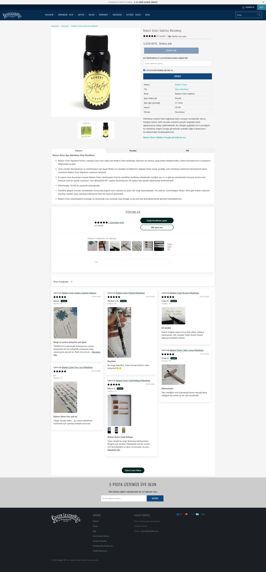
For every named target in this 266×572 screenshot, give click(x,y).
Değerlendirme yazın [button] (157, 220)
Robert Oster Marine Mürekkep (130, 293)
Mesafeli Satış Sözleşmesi (103, 546)
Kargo (95, 526)
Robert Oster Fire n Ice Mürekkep (77, 367)
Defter (81, 14)
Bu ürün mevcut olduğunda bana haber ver (165, 58)
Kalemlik (49, 14)
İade (94, 531)
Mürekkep (103, 14)
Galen (138, 14)
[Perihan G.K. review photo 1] (131, 332)
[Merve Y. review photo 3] (118, 430)
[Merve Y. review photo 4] (125, 430)
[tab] (78, 150)
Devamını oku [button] (114, 449)
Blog (147, 14)
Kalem (91, 14)
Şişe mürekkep (181, 89)
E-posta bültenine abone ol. (159, 70)
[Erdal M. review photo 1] (185, 316)
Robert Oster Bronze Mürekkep (184, 293)
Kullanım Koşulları (100, 541)
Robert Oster (181, 84)
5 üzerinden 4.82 (116, 222)
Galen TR (61, 560)
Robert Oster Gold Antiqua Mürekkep (133, 380)
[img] (59, 297)
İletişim (129, 14)
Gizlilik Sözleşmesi (100, 551)
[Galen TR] (23, 15)
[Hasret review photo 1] (77, 323)
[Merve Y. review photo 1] (131, 410)
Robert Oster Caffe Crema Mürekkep (187, 350)
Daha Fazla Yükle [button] (133, 470)
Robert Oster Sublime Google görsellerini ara (164, 137)
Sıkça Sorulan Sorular (101, 536)
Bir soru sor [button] (157, 227)
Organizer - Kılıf (66, 14)
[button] (149, 36)
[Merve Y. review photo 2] (111, 430)
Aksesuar (117, 14)
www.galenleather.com (149, 531)
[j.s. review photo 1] (77, 397)
